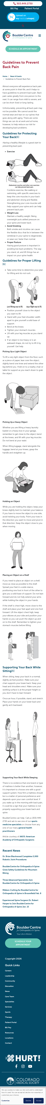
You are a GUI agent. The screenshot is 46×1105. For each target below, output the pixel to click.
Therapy (8, 1017)
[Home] (18, 36)
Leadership (9, 976)
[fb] (16, 1067)
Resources (9, 1033)
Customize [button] (5, 1101)
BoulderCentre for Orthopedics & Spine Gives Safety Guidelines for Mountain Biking (21, 869)
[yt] (29, 1067)
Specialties (9, 1002)
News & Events (16, 76)
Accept (38, 1101)
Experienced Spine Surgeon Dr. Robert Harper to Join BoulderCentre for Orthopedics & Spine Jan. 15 (20, 903)
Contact (8, 1043)
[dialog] (23, 1096)
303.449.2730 (25, 3)
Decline (28, 1101)
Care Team (9, 996)
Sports (7, 1012)
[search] (23, 25)
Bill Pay (14, 8)
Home (5, 76)
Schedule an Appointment (23, 49)
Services (8, 1007)
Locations (9, 1038)
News (7, 991)
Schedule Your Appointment (23, 943)
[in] (23, 1067)
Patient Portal (32, 8)
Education (9, 986)
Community (10, 981)
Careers (8, 971)
